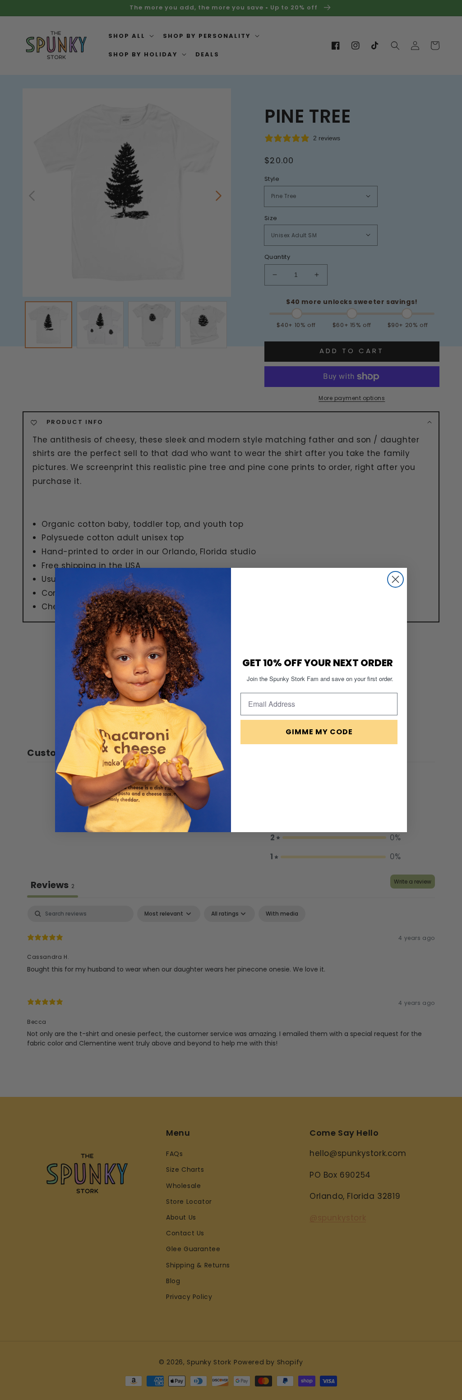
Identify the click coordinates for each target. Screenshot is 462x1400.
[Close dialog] (395, 579)
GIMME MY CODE (319, 732)
